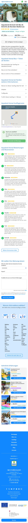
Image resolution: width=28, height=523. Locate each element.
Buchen (14, 520)
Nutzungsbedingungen (21, 294)
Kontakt (14, 450)
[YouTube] (11, 489)
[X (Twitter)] (9, 489)
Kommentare (14, 29)
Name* (3, 271)
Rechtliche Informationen (14, 492)
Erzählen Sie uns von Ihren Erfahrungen (11, 278)
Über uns (14, 437)
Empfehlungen (13, 458)
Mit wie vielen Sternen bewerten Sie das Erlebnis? (11, 264)
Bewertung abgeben (8, 297)
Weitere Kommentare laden (10, 250)
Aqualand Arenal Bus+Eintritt (15, 369)
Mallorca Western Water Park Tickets (17, 397)
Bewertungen (14, 497)
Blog (14, 447)
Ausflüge (14, 439)
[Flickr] (16, 489)
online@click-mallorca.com (14, 477)
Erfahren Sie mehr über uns (14, 355)
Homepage (14, 434)
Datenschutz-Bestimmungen (14, 494)
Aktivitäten (14, 445)
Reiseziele (14, 442)
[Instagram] (21, 489)
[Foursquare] (14, 489)
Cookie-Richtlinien (14, 495)
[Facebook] (6, 489)
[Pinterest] (19, 489)
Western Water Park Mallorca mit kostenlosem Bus (17, 383)
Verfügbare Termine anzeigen (15, 42)
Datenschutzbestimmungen (9, 294)
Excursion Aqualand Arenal (7, 126)
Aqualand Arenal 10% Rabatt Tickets (18, 412)
